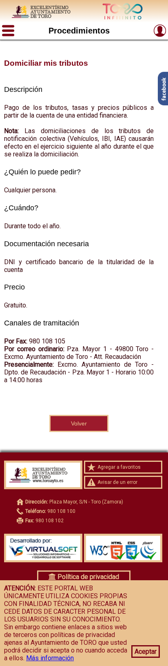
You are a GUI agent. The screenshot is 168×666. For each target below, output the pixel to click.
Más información (50, 658)
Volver (79, 423)
